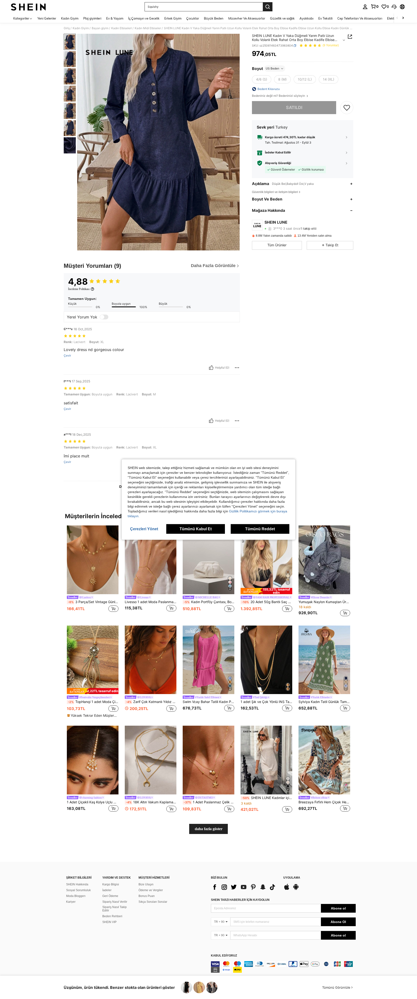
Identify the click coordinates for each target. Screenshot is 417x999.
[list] (244, 887)
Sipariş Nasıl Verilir (114, 901)
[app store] (286, 889)
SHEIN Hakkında (77, 884)
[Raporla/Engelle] (237, 368)
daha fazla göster (208, 829)
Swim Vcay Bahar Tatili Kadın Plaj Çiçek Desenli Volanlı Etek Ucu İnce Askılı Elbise (208, 702)
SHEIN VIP (109, 922)
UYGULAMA (291, 877)
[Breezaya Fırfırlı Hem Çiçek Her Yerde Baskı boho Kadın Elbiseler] (324, 760)
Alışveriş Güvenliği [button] (278, 163)
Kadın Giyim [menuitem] (69, 18)
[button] (394, 7)
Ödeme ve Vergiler (151, 890)
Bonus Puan (147, 896)
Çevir (67, 355)
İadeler (106, 890)
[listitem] (92, 572)
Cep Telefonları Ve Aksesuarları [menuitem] (359, 18)
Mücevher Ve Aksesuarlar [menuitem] (246, 18)
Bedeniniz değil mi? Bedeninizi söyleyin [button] (279, 95)
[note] (266, 591)
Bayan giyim (100, 28)
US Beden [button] (272, 68)
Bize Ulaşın (146, 884)
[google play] (295, 889)
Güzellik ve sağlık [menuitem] (282, 18)
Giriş (67, 28)
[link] (374, 6)
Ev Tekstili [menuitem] (325, 18)
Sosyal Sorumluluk (78, 890)
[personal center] (365, 7)
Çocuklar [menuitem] (192, 18)
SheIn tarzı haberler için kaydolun (240, 900)
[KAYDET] (346, 107)
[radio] (261, 79)
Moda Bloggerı (75, 896)
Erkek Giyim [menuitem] (172, 18)
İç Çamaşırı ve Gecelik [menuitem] (144, 18)
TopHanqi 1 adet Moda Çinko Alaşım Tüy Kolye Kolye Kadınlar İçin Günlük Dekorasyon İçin (93, 702)
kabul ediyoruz (224, 955)
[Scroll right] (403, 18)
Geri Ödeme (110, 896)
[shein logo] (28, 7)
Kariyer (71, 901)
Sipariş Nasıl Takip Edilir (114, 908)
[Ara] (267, 6)
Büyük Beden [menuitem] (213, 18)
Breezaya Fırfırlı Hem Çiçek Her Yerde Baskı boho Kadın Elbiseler (324, 802)
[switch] (104, 317)
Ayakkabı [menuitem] (306, 18)
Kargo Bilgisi (110, 884)
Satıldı (294, 107)
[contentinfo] (283, 967)
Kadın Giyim (81, 28)
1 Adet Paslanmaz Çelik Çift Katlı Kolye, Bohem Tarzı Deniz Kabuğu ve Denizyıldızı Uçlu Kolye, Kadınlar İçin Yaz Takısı (209, 802)
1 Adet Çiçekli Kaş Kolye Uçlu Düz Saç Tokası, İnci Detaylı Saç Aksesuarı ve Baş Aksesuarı (92, 802)
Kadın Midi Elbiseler (148, 28)
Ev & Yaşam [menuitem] (114, 18)
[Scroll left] (397, 18)
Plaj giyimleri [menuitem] (92, 18)
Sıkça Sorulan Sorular (153, 901)
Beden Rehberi (112, 916)
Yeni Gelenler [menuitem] (46, 18)
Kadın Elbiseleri (121, 28)
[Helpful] (211, 368)
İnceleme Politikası (79, 289)
